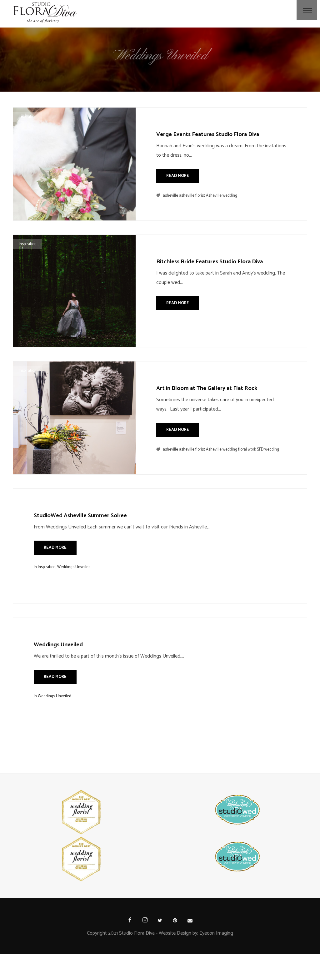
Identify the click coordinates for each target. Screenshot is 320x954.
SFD (260, 449)
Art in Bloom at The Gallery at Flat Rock (206, 388)
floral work (247, 449)
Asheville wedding (221, 195)
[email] (190, 921)
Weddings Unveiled (74, 567)
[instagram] (145, 921)
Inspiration (28, 117)
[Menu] (307, 10)
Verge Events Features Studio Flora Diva (207, 134)
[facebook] (130, 921)
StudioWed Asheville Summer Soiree (80, 515)
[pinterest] (175, 921)
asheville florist (192, 195)
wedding (271, 449)
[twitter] (160, 921)
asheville (170, 195)
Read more (177, 176)
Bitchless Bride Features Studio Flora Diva (209, 261)
